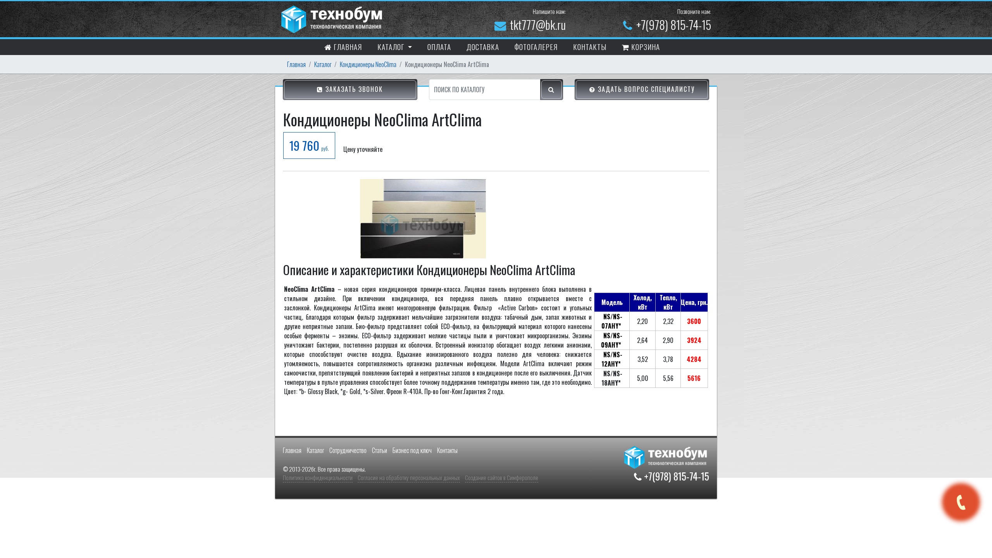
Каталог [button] (391, 46)
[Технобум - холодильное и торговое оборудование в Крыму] (333, 18)
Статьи (379, 450)
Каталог (322, 64)
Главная (347, 46)
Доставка (483, 46)
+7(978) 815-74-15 (673, 24)
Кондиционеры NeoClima (368, 64)
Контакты (447, 450)
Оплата (439, 46)
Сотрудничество (348, 450)
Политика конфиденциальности (318, 477)
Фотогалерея (536, 46)
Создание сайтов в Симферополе (501, 477)
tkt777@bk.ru (538, 24)
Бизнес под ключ (412, 450)
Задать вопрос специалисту (645, 89)
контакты (589, 46)
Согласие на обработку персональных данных (409, 477)
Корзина (644, 46)
